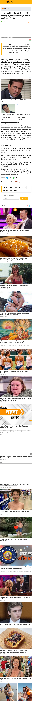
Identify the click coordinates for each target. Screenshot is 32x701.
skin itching (13, 187)
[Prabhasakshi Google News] (30, 40)
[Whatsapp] (13, 178)
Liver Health (5, 187)
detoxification (22, 187)
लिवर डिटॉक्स (5, 190)
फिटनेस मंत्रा (8, 8)
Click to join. (18, 182)
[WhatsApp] (29, 33)
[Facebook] (29, 27)
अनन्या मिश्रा (3, 40)
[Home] (3, 8)
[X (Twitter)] (29, 30)
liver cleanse (13, 190)
